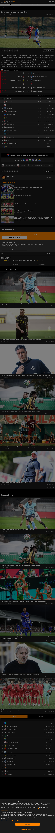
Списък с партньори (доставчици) (10, 820)
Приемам (27, 824)
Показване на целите (27, 829)
